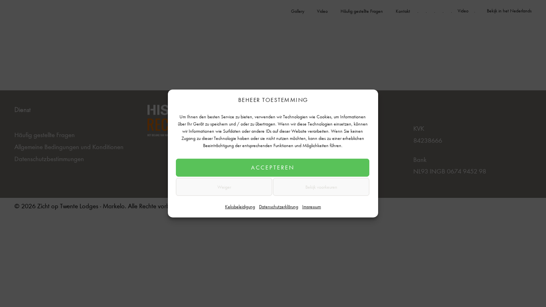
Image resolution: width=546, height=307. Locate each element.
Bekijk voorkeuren (321, 186)
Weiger (224, 186)
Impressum (311, 206)
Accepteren (273, 167)
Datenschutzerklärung (278, 206)
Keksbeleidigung (240, 206)
